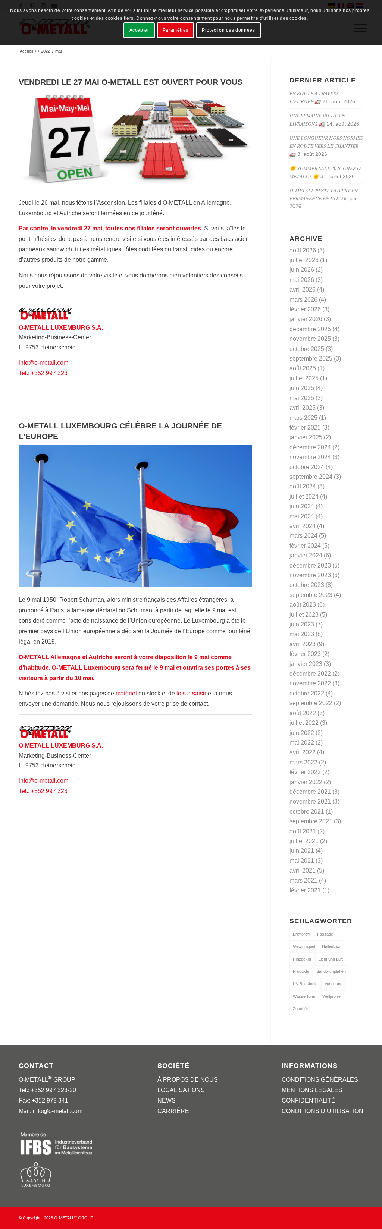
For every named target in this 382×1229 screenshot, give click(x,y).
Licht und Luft (331, 959)
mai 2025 (301, 398)
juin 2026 (301, 270)
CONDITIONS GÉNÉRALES (320, 1079)
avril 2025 (302, 408)
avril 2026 (302, 289)
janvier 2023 (305, 664)
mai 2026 (301, 280)
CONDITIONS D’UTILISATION (322, 1111)
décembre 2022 (310, 673)
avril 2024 (302, 526)
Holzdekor (302, 959)
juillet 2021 (304, 841)
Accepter (139, 30)
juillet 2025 (304, 378)
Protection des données (228, 30)
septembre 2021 (310, 821)
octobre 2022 (306, 693)
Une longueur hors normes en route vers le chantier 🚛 (326, 145)
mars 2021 (303, 880)
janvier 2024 (305, 555)
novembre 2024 (310, 457)
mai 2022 (301, 742)
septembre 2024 (310, 477)
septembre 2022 (310, 703)
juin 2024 (301, 506)
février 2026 (305, 309)
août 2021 (302, 831)
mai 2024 (301, 516)
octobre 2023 (306, 585)
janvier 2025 (305, 437)
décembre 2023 (310, 565)
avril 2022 (302, 752)
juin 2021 (301, 851)
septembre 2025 (310, 358)
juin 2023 (301, 624)
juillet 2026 (304, 260)
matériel (126, 693)
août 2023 (302, 604)
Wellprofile (331, 996)
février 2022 (305, 772)
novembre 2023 (310, 575)
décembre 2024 (310, 447)
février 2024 (305, 546)
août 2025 (302, 368)
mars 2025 (303, 418)
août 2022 (302, 713)
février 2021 (305, 890)
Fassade (325, 934)
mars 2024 (303, 535)
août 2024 (302, 486)
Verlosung (333, 983)
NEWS (166, 1100)
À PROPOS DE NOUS (187, 1079)
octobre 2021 (306, 811)
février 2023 (305, 654)
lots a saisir (191, 693)
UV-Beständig (305, 983)
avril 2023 (302, 644)
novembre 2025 (310, 339)
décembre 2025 (310, 329)
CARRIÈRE (173, 1111)
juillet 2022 (304, 723)
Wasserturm (304, 996)
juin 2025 (301, 388)
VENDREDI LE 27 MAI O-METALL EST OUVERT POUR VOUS (130, 82)
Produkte (301, 971)
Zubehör (300, 1008)
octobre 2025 (306, 349)
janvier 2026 (305, 319)
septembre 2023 (310, 595)
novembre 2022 (310, 683)
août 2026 (302, 250)
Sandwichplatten (331, 971)
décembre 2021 (310, 792)
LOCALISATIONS (181, 1090)
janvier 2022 (305, 782)
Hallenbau (331, 946)
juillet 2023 (304, 615)
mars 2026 (303, 299)
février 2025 (305, 427)
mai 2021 (301, 861)
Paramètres (175, 30)
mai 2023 (301, 634)
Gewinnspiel (304, 946)
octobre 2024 (306, 467)
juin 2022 (301, 733)
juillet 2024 (304, 496)
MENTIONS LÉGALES (312, 1090)
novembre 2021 (310, 801)
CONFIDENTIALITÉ (308, 1100)
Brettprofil (301, 934)
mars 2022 (303, 762)
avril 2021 (302, 870)
